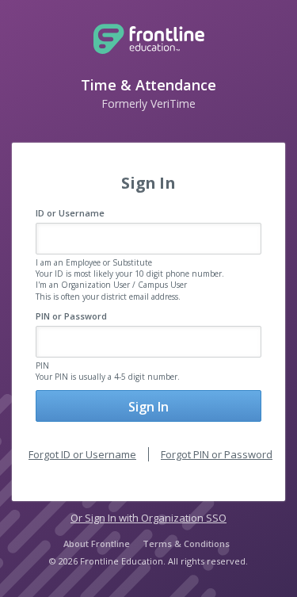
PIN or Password (71, 316)
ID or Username (70, 213)
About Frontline (96, 543)
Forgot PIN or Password (216, 454)
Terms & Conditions (186, 543)
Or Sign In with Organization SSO (148, 518)
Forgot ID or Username (82, 454)
